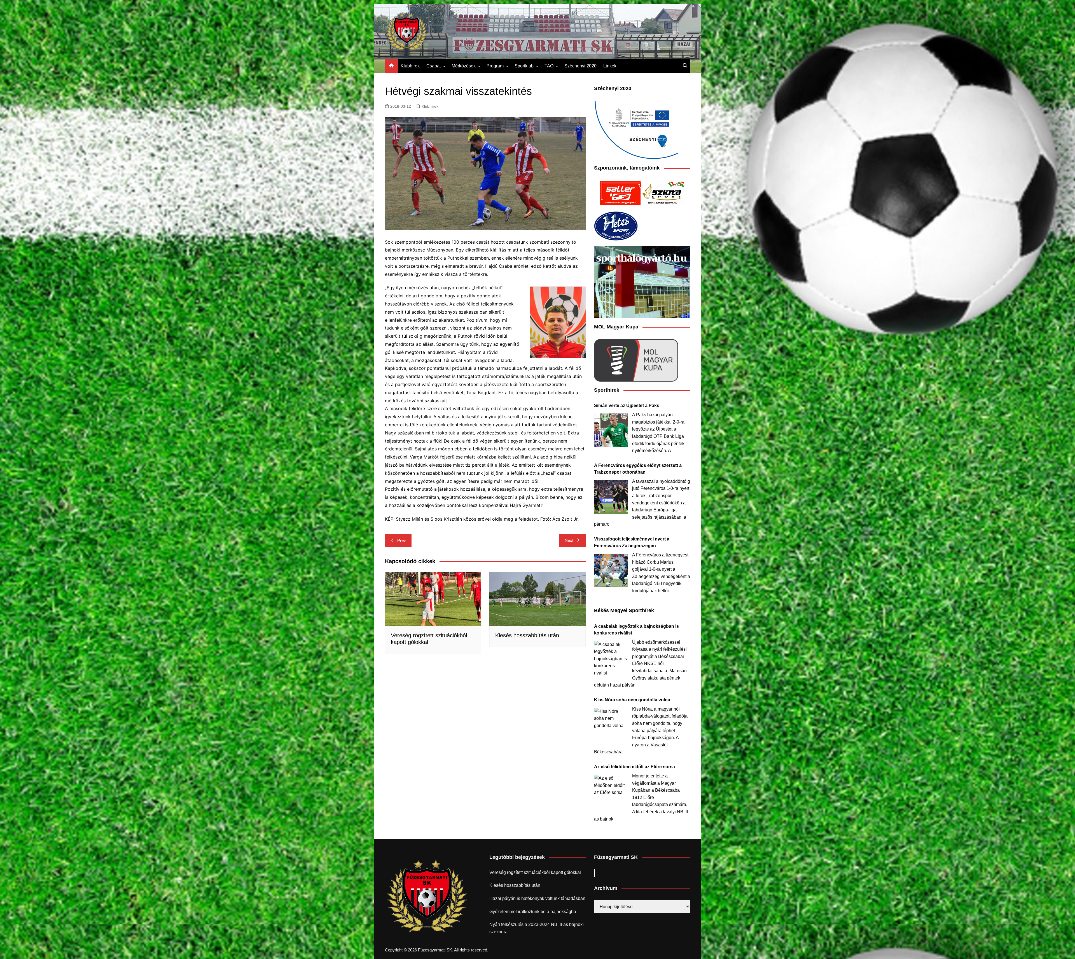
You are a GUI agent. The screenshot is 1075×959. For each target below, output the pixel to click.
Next (569, 540)
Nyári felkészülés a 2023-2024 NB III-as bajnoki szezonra (536, 928)
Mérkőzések (464, 66)
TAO (548, 66)
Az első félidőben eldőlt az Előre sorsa (634, 766)
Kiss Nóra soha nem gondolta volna (632, 699)
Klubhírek (410, 66)
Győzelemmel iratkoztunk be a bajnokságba (532, 911)
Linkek (609, 66)
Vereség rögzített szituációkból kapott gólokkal (535, 872)
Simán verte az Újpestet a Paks (626, 405)
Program (495, 66)
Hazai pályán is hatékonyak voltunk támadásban (537, 898)
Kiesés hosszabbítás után (527, 635)
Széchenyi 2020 (580, 66)
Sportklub (524, 66)
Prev (401, 540)
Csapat (433, 66)
